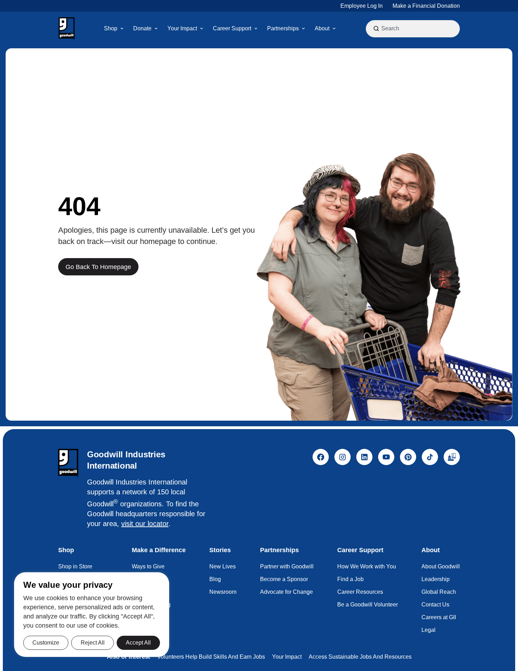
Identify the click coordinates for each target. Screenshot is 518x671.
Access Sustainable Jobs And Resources (360, 657)
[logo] (68, 463)
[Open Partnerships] (303, 28)
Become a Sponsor (284, 579)
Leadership (435, 579)
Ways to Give (148, 566)
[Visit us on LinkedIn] (364, 457)
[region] (91, 614)
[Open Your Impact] (201, 28)
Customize (45, 643)
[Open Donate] (156, 28)
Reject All (93, 643)
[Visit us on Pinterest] (408, 457)
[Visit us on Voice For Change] (452, 457)
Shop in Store (75, 566)
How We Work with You (366, 566)
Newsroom (222, 592)
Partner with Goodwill (287, 566)
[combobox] (413, 28)
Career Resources (360, 592)
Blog (215, 579)
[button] (66, 28)
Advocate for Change (286, 592)
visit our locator (144, 523)
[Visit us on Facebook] (321, 457)
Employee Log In (361, 6)
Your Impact (287, 657)
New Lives (222, 566)
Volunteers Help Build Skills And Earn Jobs (211, 657)
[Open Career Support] (256, 28)
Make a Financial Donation (426, 6)
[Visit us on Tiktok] (430, 457)
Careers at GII (438, 617)
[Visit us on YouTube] (386, 457)
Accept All (138, 643)
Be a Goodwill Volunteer (367, 605)
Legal (428, 630)
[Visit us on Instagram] (342, 457)
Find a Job (350, 579)
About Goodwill (440, 566)
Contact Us (435, 605)
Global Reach (438, 592)
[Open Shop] (122, 28)
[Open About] (334, 28)
